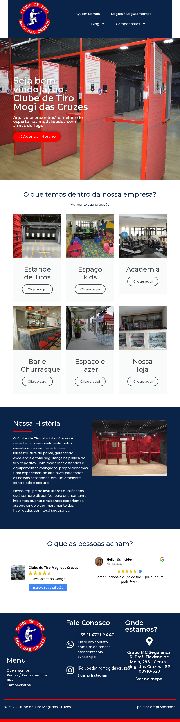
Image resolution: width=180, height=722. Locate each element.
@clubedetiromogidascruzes (104, 668)
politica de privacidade (156, 707)
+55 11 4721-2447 (96, 634)
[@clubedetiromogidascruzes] (70, 671)
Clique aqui (37, 289)
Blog (95, 24)
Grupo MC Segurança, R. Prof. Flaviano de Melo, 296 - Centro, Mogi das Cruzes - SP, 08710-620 (149, 662)
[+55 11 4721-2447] (70, 645)
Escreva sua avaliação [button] (48, 587)
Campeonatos (128, 24)
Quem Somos (88, 14)
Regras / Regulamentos (131, 14)
